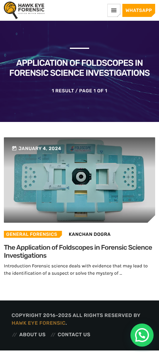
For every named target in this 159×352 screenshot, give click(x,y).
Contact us (74, 335)
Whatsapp (138, 10)
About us (32, 335)
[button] (142, 335)
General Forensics (32, 234)
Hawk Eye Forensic (39, 323)
